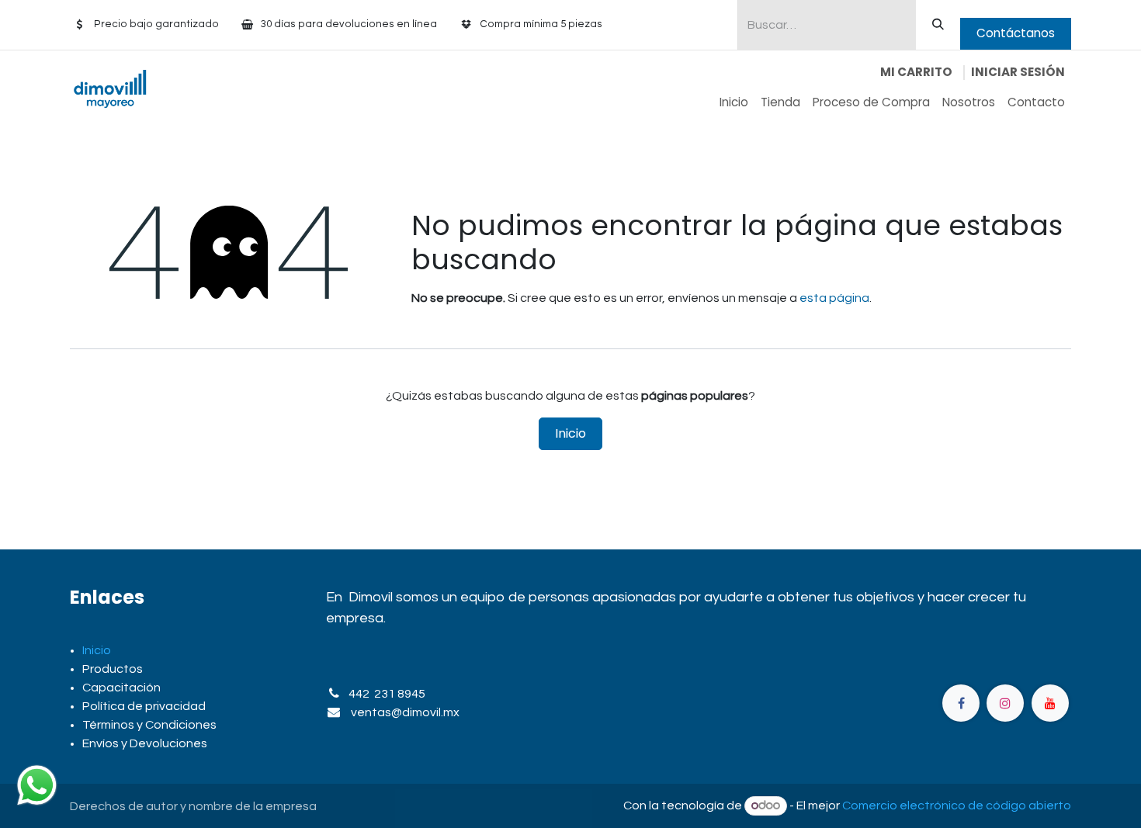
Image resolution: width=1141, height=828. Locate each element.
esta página (834, 298)
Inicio (570, 433)
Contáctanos (1015, 33)
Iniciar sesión (1018, 72)
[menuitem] (733, 103)
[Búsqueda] (938, 25)
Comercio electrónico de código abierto (956, 805)
